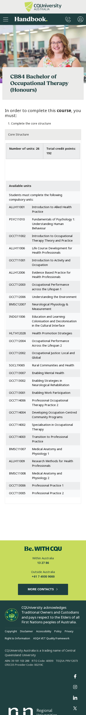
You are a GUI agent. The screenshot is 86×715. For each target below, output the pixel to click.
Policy (57, 631)
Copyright (11, 631)
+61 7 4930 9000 (43, 576)
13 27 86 (43, 563)
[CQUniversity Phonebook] (68, 19)
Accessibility (43, 631)
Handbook (31, 19)
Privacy (69, 631)
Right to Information (17, 638)
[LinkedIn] (75, 697)
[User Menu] (80, 19)
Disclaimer (26, 631)
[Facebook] (75, 676)
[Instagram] (75, 687)
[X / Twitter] (75, 708)
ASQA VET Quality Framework (51, 638)
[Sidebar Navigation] (5, 19)
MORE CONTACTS (41, 589)
